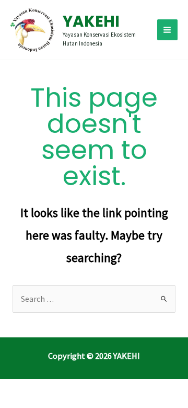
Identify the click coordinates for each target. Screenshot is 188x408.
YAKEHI (91, 21)
